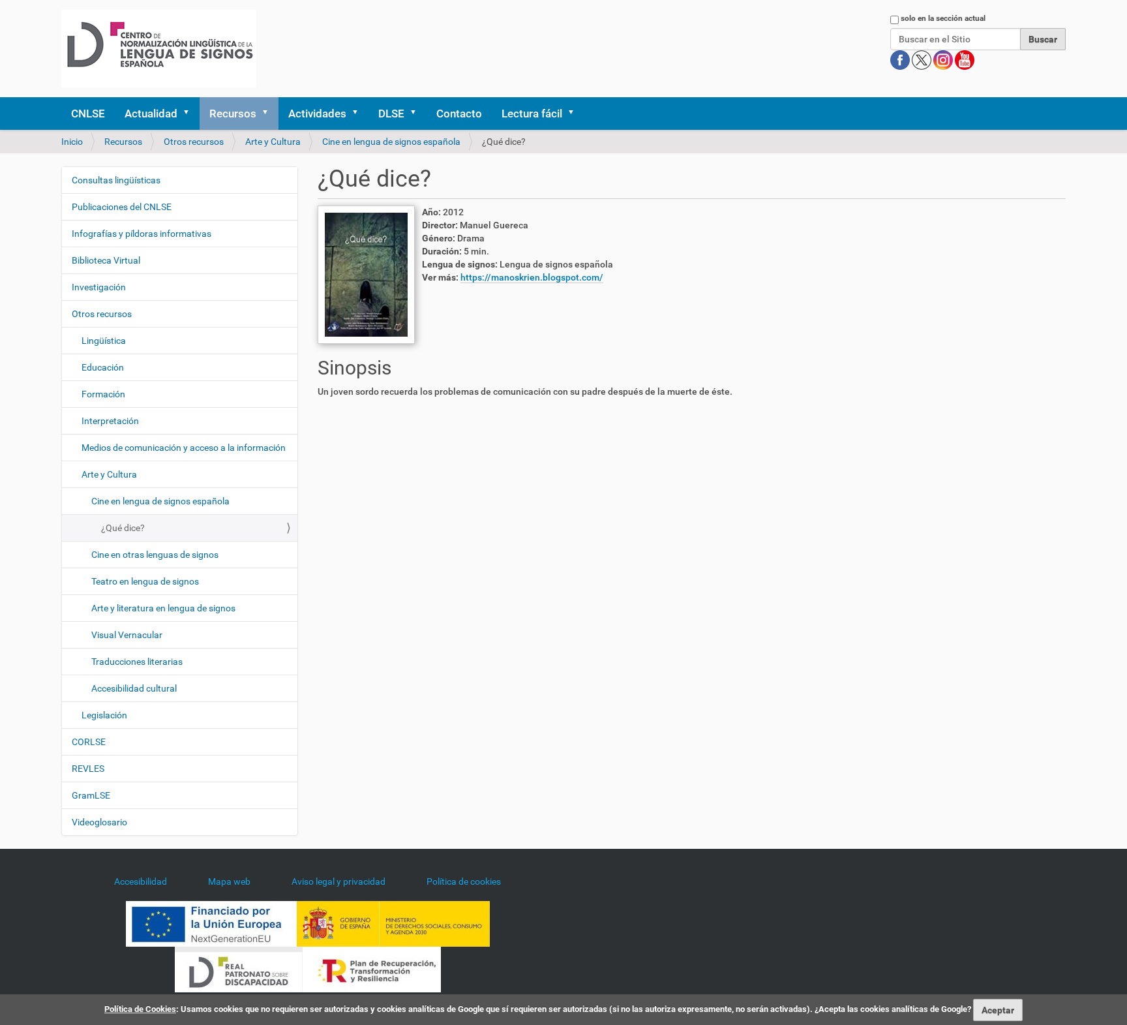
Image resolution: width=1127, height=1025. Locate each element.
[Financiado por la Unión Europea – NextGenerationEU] (211, 923)
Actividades (317, 113)
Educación (103, 367)
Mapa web (229, 881)
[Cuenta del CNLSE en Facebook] (901, 59)
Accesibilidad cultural (134, 688)
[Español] (158, 48)
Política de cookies (464, 881)
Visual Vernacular (126, 635)
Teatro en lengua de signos (145, 581)
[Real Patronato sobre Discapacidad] (239, 969)
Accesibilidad (140, 881)
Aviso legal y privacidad (338, 881)
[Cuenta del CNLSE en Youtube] (964, 59)
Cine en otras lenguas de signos (154, 554)
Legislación (104, 715)
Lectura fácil (532, 113)
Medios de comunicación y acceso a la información (184, 447)
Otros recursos (194, 141)
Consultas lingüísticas (116, 180)
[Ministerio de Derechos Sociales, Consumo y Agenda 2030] (393, 923)
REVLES (88, 768)
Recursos (232, 113)
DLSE (391, 113)
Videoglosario (99, 822)
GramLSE (91, 795)
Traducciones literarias (137, 661)
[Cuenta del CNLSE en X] (922, 59)
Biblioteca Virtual (106, 260)
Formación (103, 394)
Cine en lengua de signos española (391, 141)
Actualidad (151, 113)
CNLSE (88, 113)
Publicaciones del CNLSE (122, 207)
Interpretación (110, 421)
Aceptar (998, 1010)
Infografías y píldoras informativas (141, 233)
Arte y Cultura (273, 141)
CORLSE (89, 742)
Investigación (99, 287)
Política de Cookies (140, 1009)
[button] (190, 113)
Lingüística (104, 340)
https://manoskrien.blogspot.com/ (531, 277)
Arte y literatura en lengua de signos (163, 608)
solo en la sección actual (943, 18)
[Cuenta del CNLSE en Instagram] (944, 59)
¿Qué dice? (123, 528)
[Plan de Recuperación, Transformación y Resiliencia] (372, 969)
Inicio (72, 141)
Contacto (459, 113)
